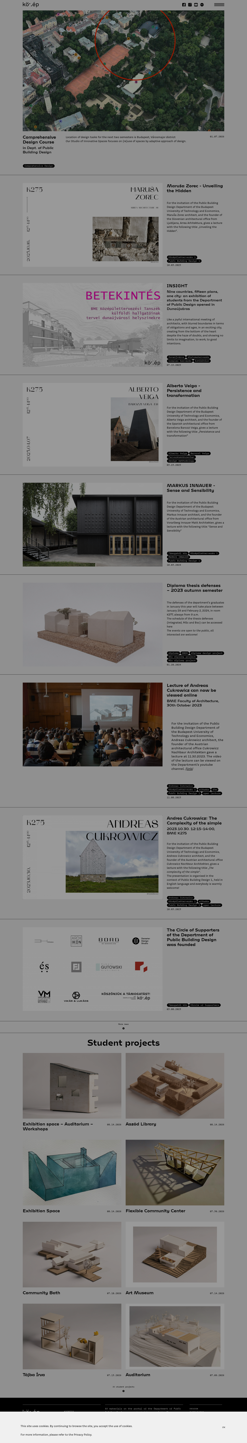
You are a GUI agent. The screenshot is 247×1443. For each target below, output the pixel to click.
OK (223, 1427)
